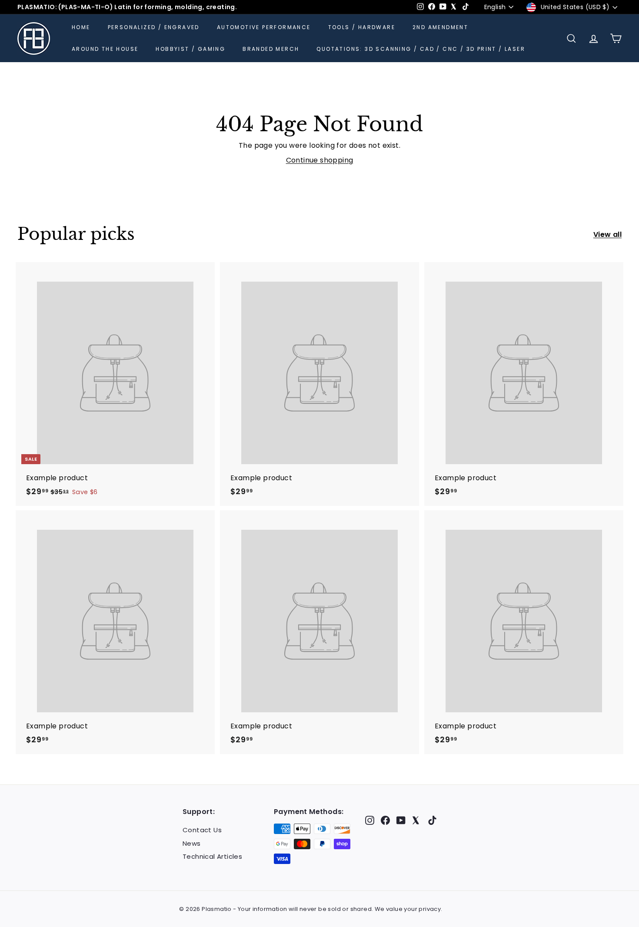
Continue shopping (319, 160)
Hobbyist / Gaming (190, 49)
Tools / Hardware (361, 27)
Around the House (105, 49)
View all (607, 234)
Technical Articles (212, 856)
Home (81, 27)
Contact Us (202, 829)
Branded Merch (271, 49)
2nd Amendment (440, 27)
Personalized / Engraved (154, 27)
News (192, 843)
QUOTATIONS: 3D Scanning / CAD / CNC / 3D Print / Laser (420, 49)
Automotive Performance (264, 27)
